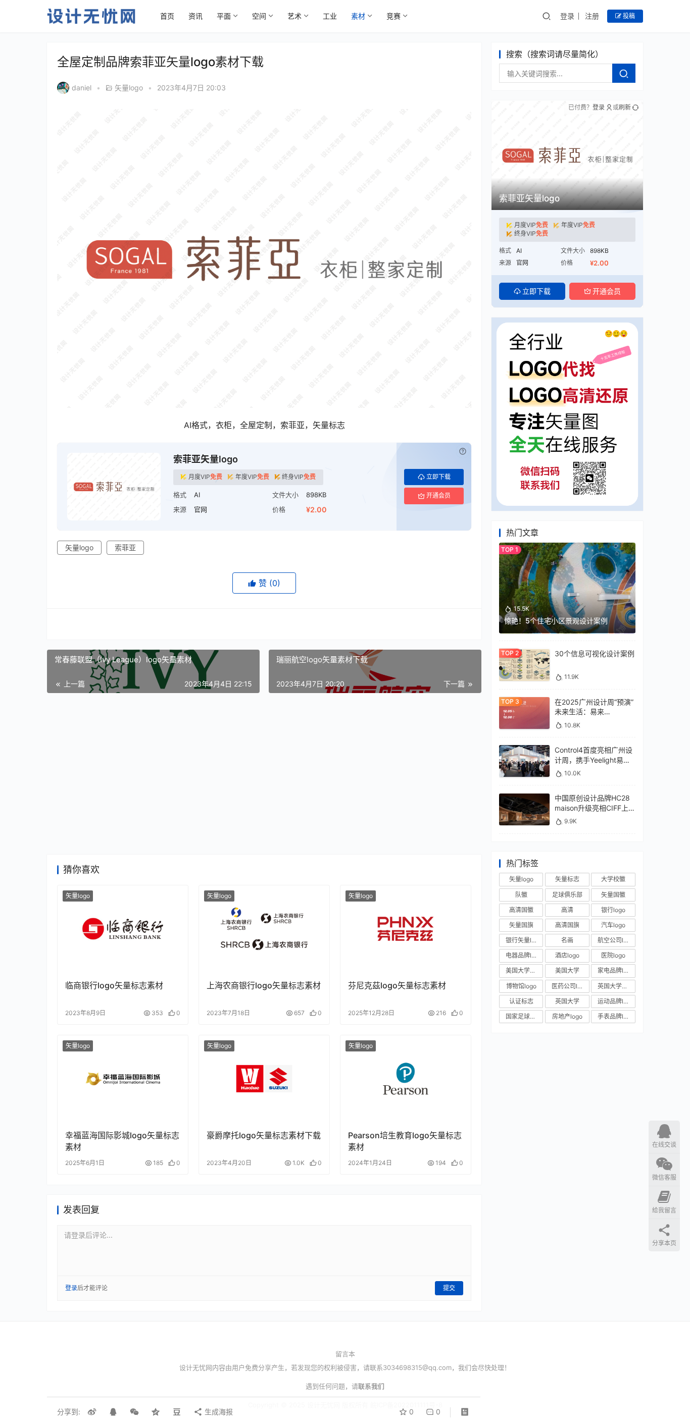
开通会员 (438, 495)
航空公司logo (616, 940)
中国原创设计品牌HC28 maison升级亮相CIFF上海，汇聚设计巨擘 (592, 808)
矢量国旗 (521, 925)
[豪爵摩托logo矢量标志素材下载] (264, 1078)
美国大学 (567, 971)
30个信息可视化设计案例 (594, 654)
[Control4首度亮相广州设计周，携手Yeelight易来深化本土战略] (524, 750)
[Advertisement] (264, 773)
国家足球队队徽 (524, 1016)
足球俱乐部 (567, 895)
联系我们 (371, 1386)
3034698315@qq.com (417, 1367)
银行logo (613, 910)
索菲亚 (125, 547)
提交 (449, 1288)
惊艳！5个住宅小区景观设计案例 (556, 620)
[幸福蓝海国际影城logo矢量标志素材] (123, 1078)
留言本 (345, 1354)
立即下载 (438, 477)
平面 (224, 16)
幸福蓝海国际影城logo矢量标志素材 (122, 1140)
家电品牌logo (616, 971)
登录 (567, 16)
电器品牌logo (524, 956)
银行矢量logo (524, 940)
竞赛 (393, 16)
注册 (592, 16)
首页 (167, 16)
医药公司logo (570, 986)
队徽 (521, 895)
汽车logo (613, 925)
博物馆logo (521, 986)
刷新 (625, 107)
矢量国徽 (613, 895)
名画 (567, 940)
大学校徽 (613, 879)
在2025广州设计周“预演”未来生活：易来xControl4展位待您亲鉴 (594, 712)
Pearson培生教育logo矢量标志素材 (405, 1140)
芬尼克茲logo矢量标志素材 (397, 985)
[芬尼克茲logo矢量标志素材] (405, 928)
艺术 (294, 16)
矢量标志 (567, 879)
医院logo (613, 956)
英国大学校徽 (616, 986)
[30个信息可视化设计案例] (524, 654)
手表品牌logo (616, 1016)
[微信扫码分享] (134, 1411)
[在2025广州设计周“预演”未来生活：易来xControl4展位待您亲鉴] (524, 702)
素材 (358, 16)
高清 (567, 910)
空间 (259, 16)
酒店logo (567, 956)
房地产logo (567, 1016)
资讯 (195, 16)
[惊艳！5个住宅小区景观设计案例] (567, 547)
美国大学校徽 (524, 971)
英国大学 (567, 1001)
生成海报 (218, 1411)
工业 (330, 16)
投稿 (628, 16)
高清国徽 (521, 910)
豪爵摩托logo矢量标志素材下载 (264, 1135)
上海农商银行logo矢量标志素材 (264, 985)
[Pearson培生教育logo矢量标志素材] (405, 1078)
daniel (81, 87)
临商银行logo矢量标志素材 (114, 985)
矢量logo (129, 87)
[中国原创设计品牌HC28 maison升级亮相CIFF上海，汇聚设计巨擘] (524, 798)
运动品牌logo (616, 1001)
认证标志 (521, 1001)
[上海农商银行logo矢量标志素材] (264, 928)
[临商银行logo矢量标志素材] (123, 928)
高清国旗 (567, 925)
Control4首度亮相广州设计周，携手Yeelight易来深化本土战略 (593, 760)
